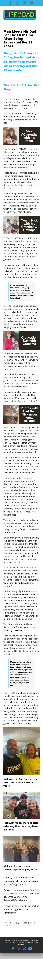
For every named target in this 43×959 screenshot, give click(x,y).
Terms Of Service (10, 942)
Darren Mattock (10, 923)
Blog (30, 923)
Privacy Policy (32, 940)
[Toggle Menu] (38, 15)
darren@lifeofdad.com (16, 900)
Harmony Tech (21, 944)
